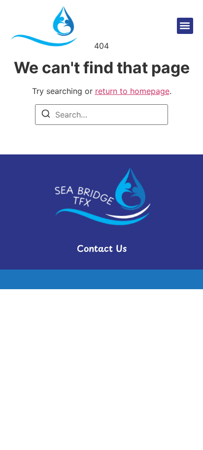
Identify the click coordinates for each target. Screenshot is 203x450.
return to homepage (132, 91)
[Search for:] (101, 114)
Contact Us (102, 248)
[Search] (46, 115)
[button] (185, 26)
